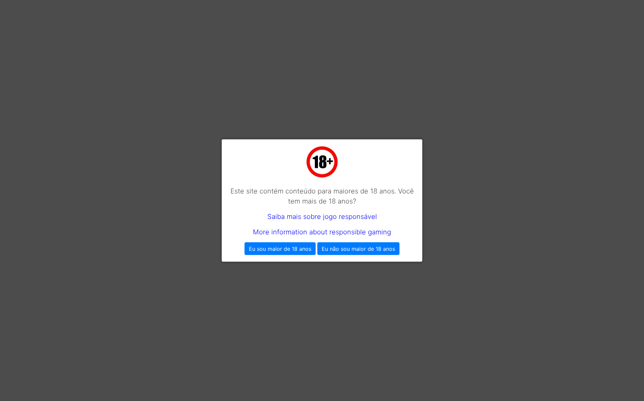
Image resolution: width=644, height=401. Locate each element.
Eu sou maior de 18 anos (280, 248)
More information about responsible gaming (322, 232)
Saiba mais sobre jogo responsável (322, 217)
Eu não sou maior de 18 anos (358, 248)
